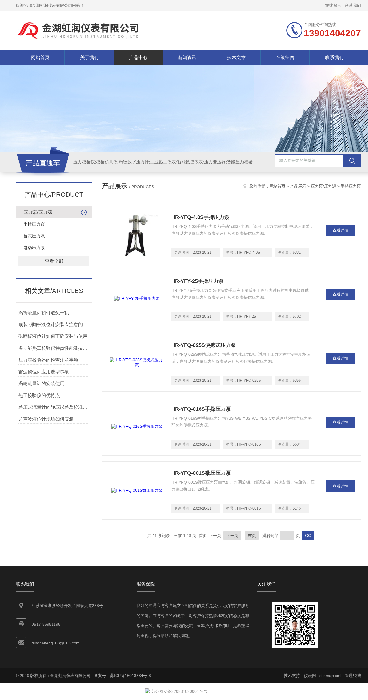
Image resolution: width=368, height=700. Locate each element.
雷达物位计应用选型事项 (43, 371)
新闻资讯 (187, 57)
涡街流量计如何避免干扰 (43, 312)
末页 (252, 535)
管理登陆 (353, 675)
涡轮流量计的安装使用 (41, 383)
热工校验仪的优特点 (39, 395)
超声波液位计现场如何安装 (46, 419)
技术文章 (236, 57)
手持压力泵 (34, 224)
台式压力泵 (34, 235)
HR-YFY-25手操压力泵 (197, 281)
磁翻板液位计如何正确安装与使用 (52, 336)
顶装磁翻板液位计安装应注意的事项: (53, 324)
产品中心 (138, 57)
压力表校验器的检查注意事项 (48, 359)
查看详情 (340, 230)
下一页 (232, 535)
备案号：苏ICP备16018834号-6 (122, 675)
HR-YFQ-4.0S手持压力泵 (200, 217)
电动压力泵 (34, 247)
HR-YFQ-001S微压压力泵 (201, 473)
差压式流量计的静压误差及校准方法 (53, 407)
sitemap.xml (330, 675)
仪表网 (310, 675)
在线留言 (333, 5)
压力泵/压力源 (37, 212)
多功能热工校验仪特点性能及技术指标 (53, 348)
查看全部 (54, 261)
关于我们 (89, 57)
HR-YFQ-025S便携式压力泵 (203, 345)
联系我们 (353, 5)
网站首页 (40, 57)
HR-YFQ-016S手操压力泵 (201, 409)
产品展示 (298, 186)
